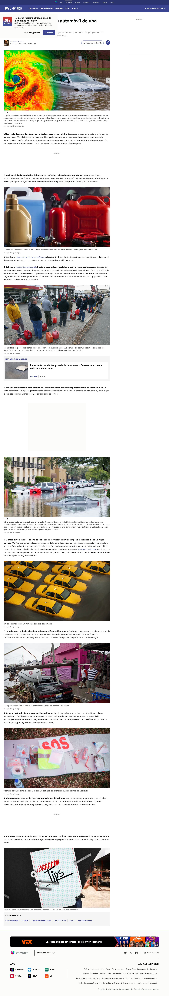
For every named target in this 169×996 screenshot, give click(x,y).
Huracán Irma (60, 920)
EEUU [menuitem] (67, 8)
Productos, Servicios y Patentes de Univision (141, 978)
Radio (105, 2)
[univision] (13, 8)
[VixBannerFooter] (84, 941)
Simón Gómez (18, 42)
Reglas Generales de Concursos (90, 983)
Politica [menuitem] (33, 8)
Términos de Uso (118, 969)
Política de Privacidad (91, 969)
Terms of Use (131, 969)
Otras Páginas (43, 953)
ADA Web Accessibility (90, 974)
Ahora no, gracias (32, 33)
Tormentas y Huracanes (41, 920)
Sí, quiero (48, 33)
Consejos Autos (11, 920)
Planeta (25, 920)
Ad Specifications (119, 974)
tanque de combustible (26, 267)
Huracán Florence (85, 920)
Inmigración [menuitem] (46, 8)
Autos (72, 920)
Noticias (69, 2)
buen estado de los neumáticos (30, 257)
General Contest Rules (111, 983)
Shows (77, 2)
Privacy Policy (105, 969)
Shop (112, 2)
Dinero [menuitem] (59, 8)
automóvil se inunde (87, 549)
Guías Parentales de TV (148, 974)
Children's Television (128, 983)
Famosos (86, 2)
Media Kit (130, 974)
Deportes (96, 2)
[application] (57, 878)
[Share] (108, 42)
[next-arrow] (108, 80)
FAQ (137, 974)
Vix (61, 2)
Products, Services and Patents (113, 978)
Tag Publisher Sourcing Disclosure (88, 978)
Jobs (109, 974)
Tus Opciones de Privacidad (147, 983)
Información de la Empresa (147, 969)
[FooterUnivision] (19, 953)
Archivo (103, 974)
